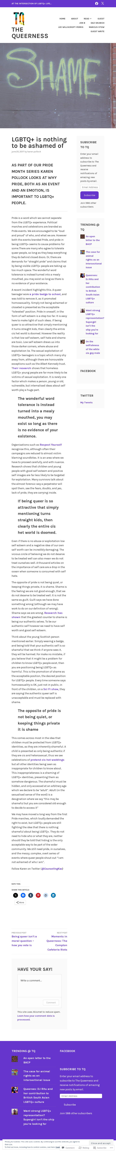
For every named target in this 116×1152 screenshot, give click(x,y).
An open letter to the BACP (93, 240)
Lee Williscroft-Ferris (70, 27)
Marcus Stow (96, 27)
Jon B (82, 23)
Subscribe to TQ (72, 1069)
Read (86, 18)
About (74, 18)
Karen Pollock (34, 151)
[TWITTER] (102, 3)
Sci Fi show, (51, 689)
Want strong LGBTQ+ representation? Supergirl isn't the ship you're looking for (95, 322)
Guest (101, 18)
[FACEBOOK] (96, 3)
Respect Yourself (51, 444)
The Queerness (30, 33)
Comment (51, 1002)
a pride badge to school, (45, 294)
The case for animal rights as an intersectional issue (94, 259)
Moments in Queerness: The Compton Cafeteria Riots (57, 941)
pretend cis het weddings (47, 759)
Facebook (88, 371)
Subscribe (89, 195)
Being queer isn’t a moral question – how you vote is (24, 939)
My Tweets (86, 402)
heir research (22, 368)
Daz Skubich (97, 23)
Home (62, 18)
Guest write (97, 31)
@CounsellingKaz (52, 868)
